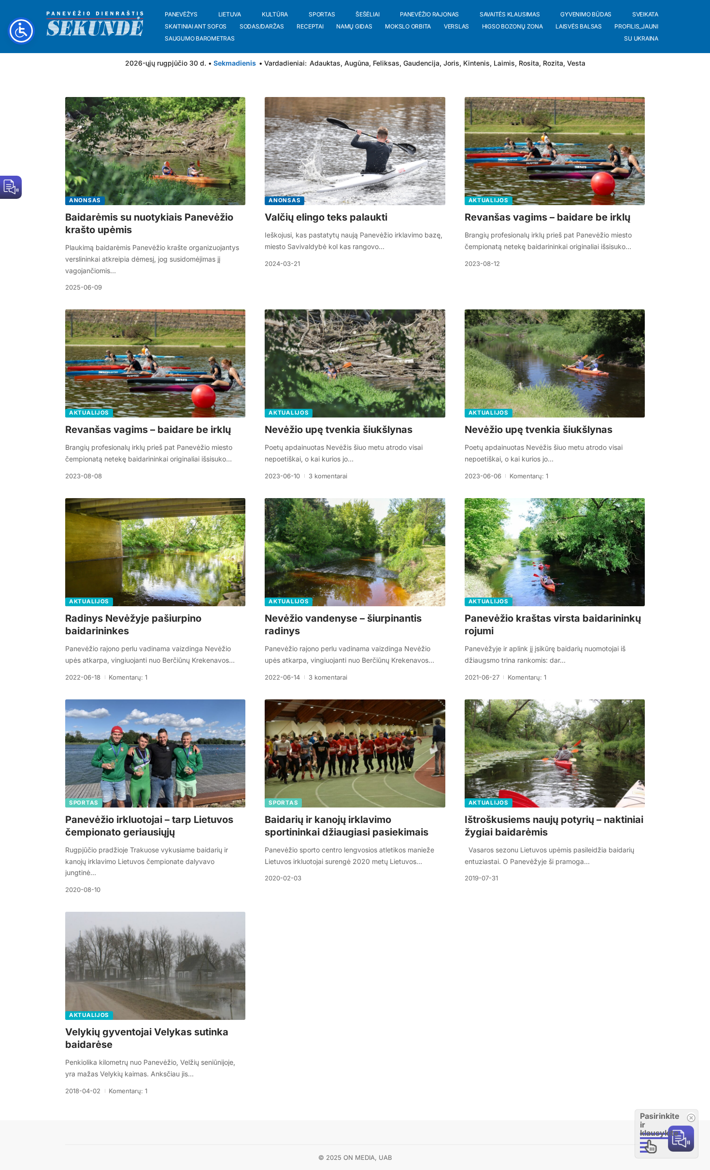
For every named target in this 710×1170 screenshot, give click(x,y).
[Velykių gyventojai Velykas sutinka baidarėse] (155, 966)
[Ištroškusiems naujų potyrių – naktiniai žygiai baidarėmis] (555, 753)
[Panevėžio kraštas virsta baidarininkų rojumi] (555, 552)
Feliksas (386, 63)
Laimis (504, 63)
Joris (451, 63)
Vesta (576, 63)
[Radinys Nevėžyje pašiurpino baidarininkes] (155, 552)
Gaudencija (421, 63)
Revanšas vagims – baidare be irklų (547, 217)
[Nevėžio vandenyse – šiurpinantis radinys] (355, 552)
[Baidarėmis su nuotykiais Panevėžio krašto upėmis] (155, 151)
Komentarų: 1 (529, 476)
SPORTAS (84, 802)
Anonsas (85, 200)
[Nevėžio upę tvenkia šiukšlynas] (355, 363)
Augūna (356, 63)
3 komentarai (328, 476)
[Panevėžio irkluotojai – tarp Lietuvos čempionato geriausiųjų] (155, 753)
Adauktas (325, 63)
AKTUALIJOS (489, 200)
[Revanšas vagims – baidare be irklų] (555, 151)
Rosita (529, 63)
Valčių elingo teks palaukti (326, 217)
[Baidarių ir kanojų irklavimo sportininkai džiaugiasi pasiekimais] (355, 753)
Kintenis (476, 63)
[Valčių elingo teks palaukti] (355, 151)
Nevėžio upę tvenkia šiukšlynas (338, 429)
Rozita (553, 63)
